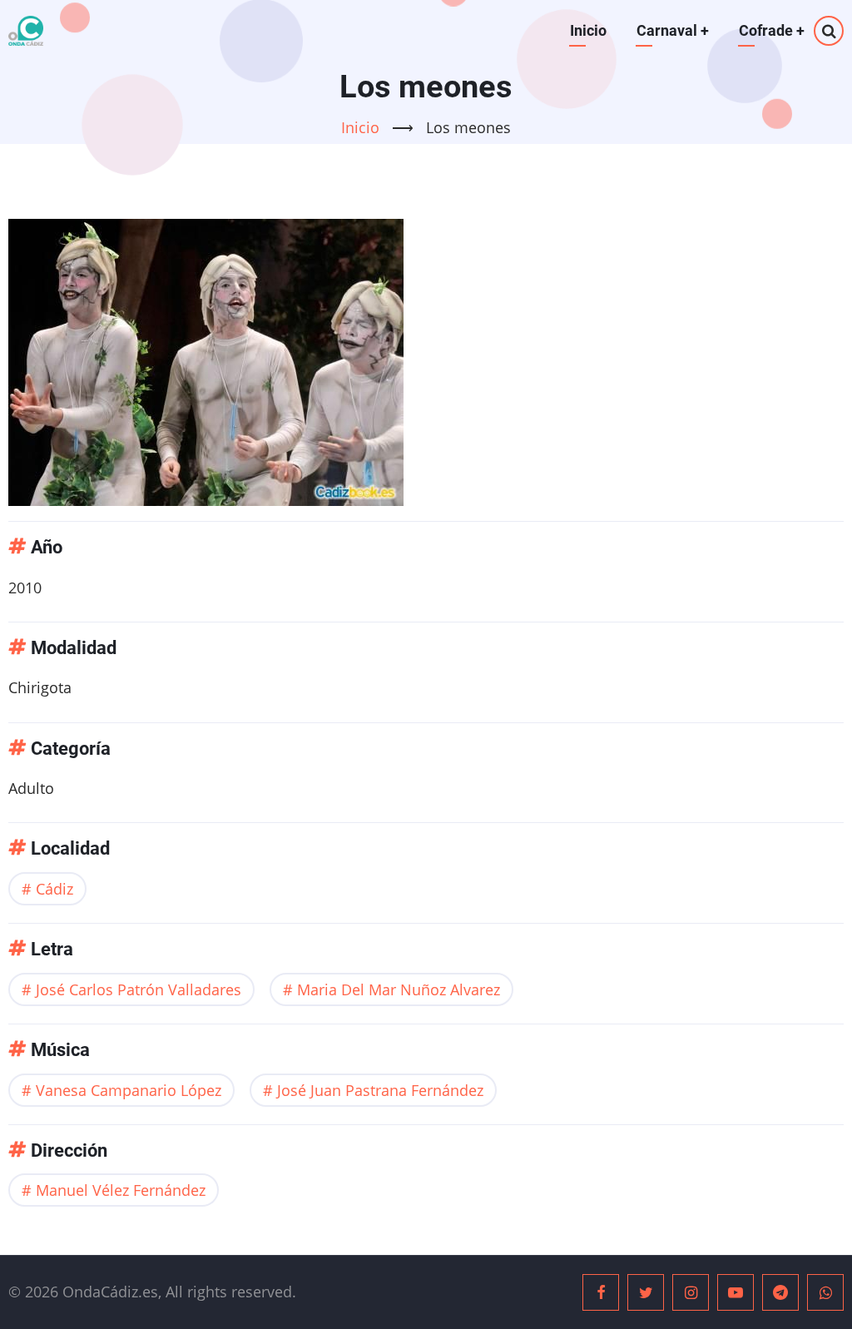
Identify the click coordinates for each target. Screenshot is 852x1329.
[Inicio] (25, 31)
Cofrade (772, 30)
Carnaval (673, 30)
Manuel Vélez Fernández (121, 1190)
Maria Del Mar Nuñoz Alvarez (398, 989)
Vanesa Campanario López (128, 1090)
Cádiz (54, 889)
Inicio (588, 30)
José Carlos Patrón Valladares (138, 989)
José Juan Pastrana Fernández (380, 1090)
